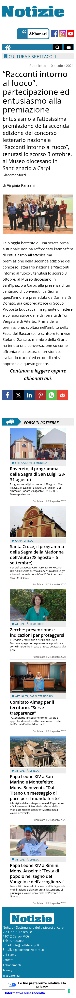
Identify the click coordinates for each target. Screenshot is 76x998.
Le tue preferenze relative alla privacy (42, 984)
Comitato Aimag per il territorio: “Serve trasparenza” (32, 707)
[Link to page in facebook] (7, 395)
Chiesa (19, 463)
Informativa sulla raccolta (25, 993)
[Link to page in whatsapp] (51, 395)
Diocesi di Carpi (53, 927)
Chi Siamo (9, 954)
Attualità (21, 624)
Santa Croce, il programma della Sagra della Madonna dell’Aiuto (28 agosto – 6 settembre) (37, 555)
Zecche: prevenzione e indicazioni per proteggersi (37, 632)
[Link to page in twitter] (18, 395)
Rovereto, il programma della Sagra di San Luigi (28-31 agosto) (37, 474)
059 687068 (16, 941)
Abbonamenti (12, 965)
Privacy (7, 970)
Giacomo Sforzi (14, 175)
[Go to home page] (8, 47)
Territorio (37, 624)
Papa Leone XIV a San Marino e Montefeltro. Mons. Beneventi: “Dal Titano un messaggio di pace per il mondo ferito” (35, 787)
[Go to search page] (57, 47)
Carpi (18, 540)
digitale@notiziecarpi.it (28, 950)
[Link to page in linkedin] (29, 395)
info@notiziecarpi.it (26, 945)
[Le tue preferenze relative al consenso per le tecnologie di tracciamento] (69, 991)
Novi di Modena (36, 463)
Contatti (8, 960)
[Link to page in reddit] (62, 395)
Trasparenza (11, 975)
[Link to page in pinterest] (40, 395)
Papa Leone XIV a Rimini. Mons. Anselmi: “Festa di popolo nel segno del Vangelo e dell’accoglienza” (37, 874)
